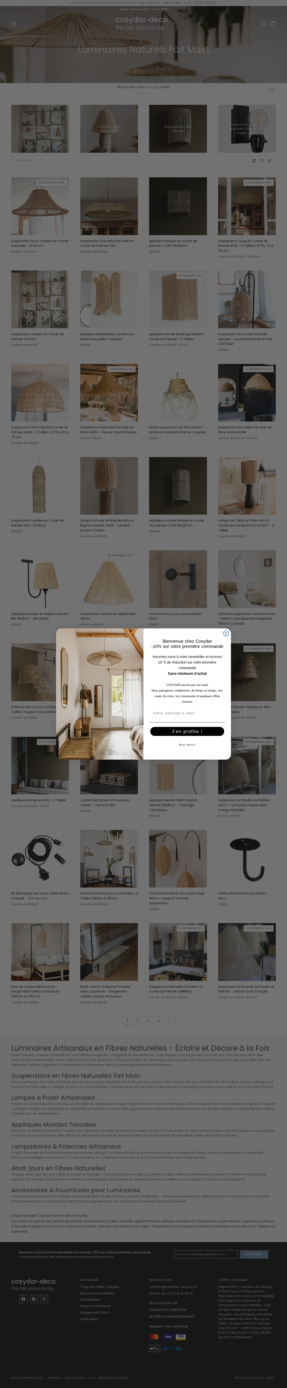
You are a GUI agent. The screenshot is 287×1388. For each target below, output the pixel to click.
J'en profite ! (187, 731)
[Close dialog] (226, 633)
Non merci (187, 744)
